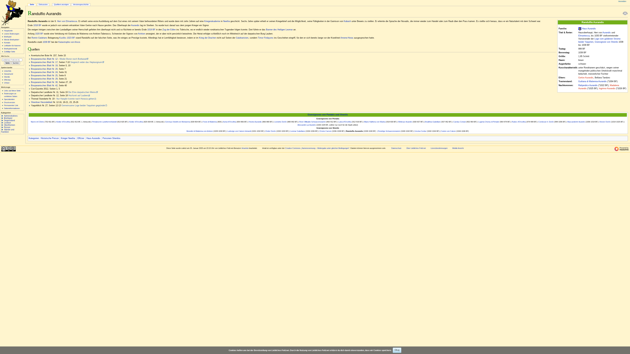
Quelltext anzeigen (61, 4)
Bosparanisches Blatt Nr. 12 (44, 59)
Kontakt (7, 43)
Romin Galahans (39, 38)
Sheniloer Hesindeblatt (41, 102)
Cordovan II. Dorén (546, 122)
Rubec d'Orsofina (519, 122)
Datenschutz (396, 148)
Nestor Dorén (605, 122)
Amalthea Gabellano (433, 122)
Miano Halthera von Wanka (375, 122)
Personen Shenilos (111, 138)
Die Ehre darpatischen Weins (82, 92)
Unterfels (7, 71)
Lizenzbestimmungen (439, 148)
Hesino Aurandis (255, 122)
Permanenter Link (11, 105)
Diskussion (43, 4)
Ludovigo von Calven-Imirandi (239, 131)
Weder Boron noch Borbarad (73, 59)
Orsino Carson (325, 131)
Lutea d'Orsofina (344, 122)
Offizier (80, 138)
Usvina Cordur (420, 131)
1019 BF (151, 30)
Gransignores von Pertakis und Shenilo (328, 115)
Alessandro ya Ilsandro (306, 125)
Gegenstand (9, 120)
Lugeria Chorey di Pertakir (488, 122)
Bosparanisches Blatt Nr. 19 (44, 65)
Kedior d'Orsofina (63, 122)
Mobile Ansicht (458, 148)
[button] (2, 116)
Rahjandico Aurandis (588, 85)
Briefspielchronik (10, 49)
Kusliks (62, 38)
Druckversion (9, 102)
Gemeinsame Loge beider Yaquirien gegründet (83, 105)
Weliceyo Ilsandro (405, 122)
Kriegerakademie (212, 21)
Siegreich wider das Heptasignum (86, 62)
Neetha (226, 21)
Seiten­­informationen (12, 108)
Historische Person (50, 138)
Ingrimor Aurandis (607, 88)
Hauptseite (8, 31)
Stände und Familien (7, 130)
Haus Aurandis (589, 29)
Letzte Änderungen (11, 34)
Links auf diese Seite (12, 91)
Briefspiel (7, 37)
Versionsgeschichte (81, 4)
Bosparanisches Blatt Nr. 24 (44, 72)
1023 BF (71, 38)
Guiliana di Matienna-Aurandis (592, 81)
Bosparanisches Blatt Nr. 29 (44, 79)
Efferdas (7, 80)
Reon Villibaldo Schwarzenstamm (312, 122)
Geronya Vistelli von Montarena (177, 122)
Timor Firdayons (265, 38)
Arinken (141, 34)
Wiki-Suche (5, 56)
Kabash (347, 21)
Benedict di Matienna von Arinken (200, 131)
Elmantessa (584, 36)
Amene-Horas (346, 38)
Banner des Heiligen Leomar (279, 30)
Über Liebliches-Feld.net (416, 148)
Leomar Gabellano (297, 131)
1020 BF (39, 34)
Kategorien (34, 138)
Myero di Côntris (37, 122)
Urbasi (6, 83)
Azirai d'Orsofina (229, 122)
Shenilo (7, 77)
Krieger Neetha (68, 138)
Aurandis (606, 32)
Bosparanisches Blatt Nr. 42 (44, 85)
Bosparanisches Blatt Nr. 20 (44, 69)
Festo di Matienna (210, 122)
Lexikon (7, 123)
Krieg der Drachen (207, 38)
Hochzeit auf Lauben (78, 95)
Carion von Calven (448, 131)
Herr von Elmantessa (67, 21)
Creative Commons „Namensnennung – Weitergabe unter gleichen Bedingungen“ (317, 148)
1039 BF (47, 42)
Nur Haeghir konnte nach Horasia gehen (75, 99)
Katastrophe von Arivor (69, 42)
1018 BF (37, 25)
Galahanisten (242, 38)
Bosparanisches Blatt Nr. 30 (44, 82)
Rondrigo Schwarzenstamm (389, 131)
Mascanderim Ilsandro (576, 122)
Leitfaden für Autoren (12, 46)
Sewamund (8, 74)
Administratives (11, 116)
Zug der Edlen (169, 30)
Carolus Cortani (459, 122)
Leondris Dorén (280, 122)
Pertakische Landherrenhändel (104, 122)
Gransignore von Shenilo (606, 42)
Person (7, 127)
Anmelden (622, 1)
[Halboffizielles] (625, 13)
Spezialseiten (9, 99)
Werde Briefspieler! (11, 40)
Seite (32, 4)
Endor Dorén (271, 131)
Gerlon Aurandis (585, 78)
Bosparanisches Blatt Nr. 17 (44, 62)
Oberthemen (9, 125)
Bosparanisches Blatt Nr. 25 (44, 75)
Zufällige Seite (9, 52)
